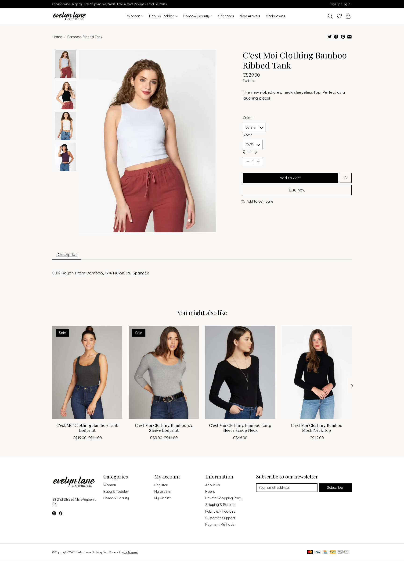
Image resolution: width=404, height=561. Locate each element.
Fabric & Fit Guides (220, 511)
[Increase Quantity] (258, 161)
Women (109, 485)
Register (161, 485)
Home (57, 37)
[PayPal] (333, 552)
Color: (249, 117)
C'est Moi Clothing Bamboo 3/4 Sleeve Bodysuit (164, 427)
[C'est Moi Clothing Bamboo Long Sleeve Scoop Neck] (240, 372)
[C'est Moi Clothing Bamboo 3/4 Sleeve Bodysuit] (164, 372)
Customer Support (220, 518)
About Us (212, 485)
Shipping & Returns (220, 504)
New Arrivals (250, 16)
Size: (247, 135)
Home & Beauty (116, 498)
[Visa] (317, 552)
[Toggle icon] (330, 16)
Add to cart (290, 177)
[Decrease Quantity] (248, 161)
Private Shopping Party (223, 498)
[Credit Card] (325, 552)
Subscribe (335, 487)
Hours (210, 491)
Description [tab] (67, 254)
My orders (162, 491)
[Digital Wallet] (343, 552)
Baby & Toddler (115, 491)
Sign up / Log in (340, 4)
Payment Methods (219, 524)
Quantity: (250, 151)
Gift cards (226, 16)
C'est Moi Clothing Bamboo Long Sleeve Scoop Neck (240, 427)
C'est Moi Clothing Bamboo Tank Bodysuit (87, 427)
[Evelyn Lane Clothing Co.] (70, 16)
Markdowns (275, 16)
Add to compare (260, 201)
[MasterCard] (310, 552)
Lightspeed (131, 552)
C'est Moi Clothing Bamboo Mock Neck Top (316, 427)
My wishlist (162, 498)
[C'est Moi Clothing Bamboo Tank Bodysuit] (87, 372)
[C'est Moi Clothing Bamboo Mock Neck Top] (317, 372)
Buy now (297, 189)
